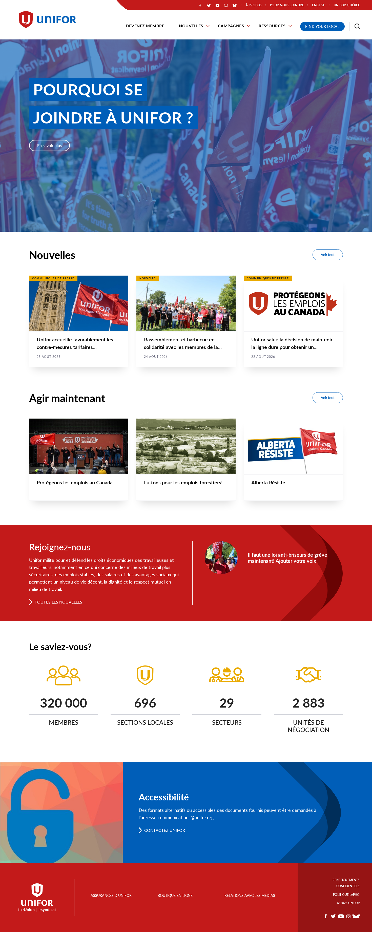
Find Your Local (322, 26)
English (319, 5)
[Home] (50, 19)
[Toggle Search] (354, 26)
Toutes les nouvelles (58, 601)
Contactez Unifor (164, 830)
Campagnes (231, 25)
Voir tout (328, 255)
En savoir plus (49, 145)
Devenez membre (145, 25)
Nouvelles (191, 25)
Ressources (272, 25)
